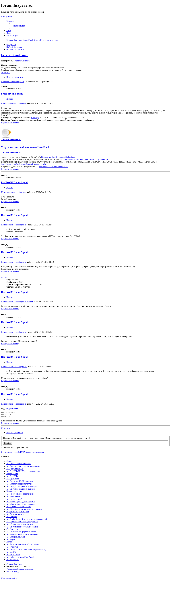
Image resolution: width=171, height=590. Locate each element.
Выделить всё (12, 408)
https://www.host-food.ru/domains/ (53, 166)
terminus (26, 61)
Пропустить (6, 16)
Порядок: (69, 438)
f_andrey (35, 117)
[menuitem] (18, 26)
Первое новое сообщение (12, 81)
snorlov (4, 277)
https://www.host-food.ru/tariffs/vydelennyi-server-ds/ (23, 164)
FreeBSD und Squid (14, 55)
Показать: (8, 438)
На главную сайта (9, 578)
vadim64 (18, 61)
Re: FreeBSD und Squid (14, 182)
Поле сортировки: (37, 438)
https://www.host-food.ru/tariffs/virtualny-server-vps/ (87, 159)
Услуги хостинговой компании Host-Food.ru (26, 147)
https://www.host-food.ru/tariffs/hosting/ (58, 157)
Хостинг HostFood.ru (11, 139)
